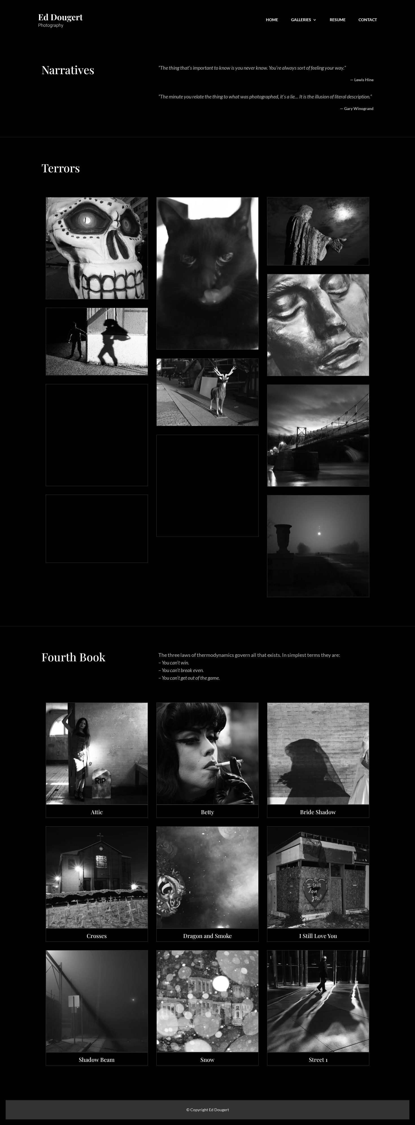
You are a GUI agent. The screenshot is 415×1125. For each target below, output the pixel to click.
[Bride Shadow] (318, 754)
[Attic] (97, 754)
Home (272, 20)
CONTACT (368, 20)
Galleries (301, 20)
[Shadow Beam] (97, 1001)
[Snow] (207, 1001)
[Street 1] (318, 1001)
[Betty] (207, 754)
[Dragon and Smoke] (207, 877)
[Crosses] (97, 877)
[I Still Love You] (318, 877)
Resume (338, 20)
